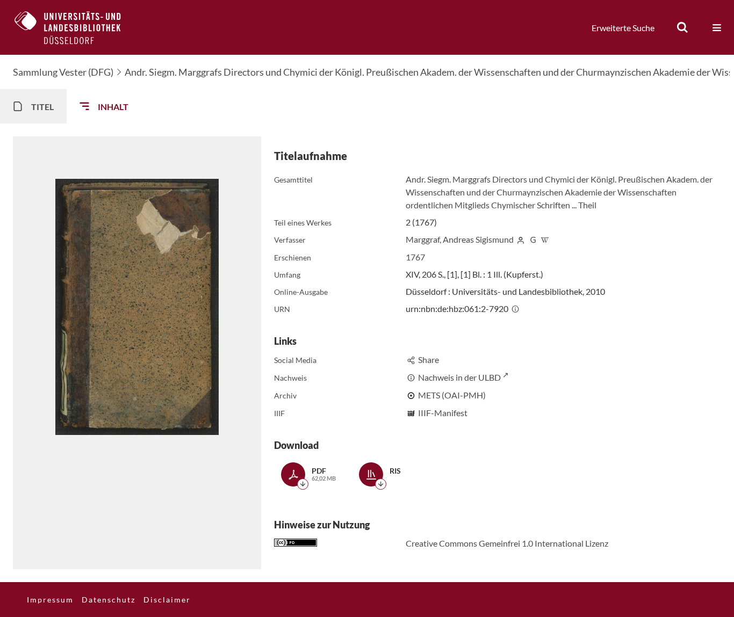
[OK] (682, 27)
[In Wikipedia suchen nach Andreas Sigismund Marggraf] (544, 239)
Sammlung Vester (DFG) (63, 72)
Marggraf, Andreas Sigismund (460, 239)
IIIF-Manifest (442, 413)
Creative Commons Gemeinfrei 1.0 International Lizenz (507, 543)
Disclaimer (167, 599)
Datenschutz (108, 599)
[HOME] (75, 27)
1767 (415, 257)
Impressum (50, 599)
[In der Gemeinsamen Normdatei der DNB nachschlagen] (533, 239)
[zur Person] (520, 239)
